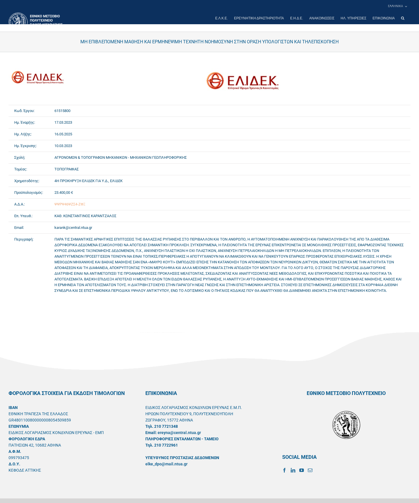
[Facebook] (284, 470)
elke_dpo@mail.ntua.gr (166, 464)
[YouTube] (301, 470)
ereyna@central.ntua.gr (179, 432)
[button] (402, 18)
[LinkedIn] (293, 470)
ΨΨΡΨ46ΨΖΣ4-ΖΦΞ (69, 204)
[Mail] (310, 470)
